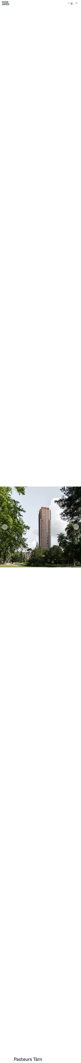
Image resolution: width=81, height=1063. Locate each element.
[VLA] (5, 3)
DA (72, 3)
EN (69, 3)
